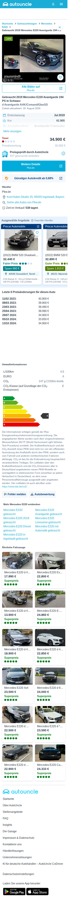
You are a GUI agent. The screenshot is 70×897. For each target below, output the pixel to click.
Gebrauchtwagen (27, 23)
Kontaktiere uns (12, 844)
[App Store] (37, 891)
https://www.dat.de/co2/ (14, 486)
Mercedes (46, 23)
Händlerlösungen (13, 850)
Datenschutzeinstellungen (18, 874)
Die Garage (10, 831)
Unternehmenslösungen (17, 857)
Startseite (7, 23)
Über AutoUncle (12, 805)
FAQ (5, 818)
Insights (7, 824)
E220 (5, 27)
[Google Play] (14, 891)
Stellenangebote (13, 811)
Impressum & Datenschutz (18, 837)
